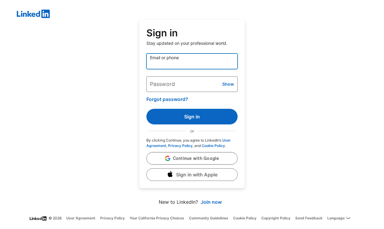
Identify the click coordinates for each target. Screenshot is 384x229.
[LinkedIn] (200, 15)
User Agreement (80, 218)
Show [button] (228, 84)
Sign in (192, 117)
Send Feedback (308, 218)
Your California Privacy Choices (157, 218)
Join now (211, 202)
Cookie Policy (213, 145)
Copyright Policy (275, 218)
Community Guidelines (208, 218)
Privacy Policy (180, 145)
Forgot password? (167, 99)
